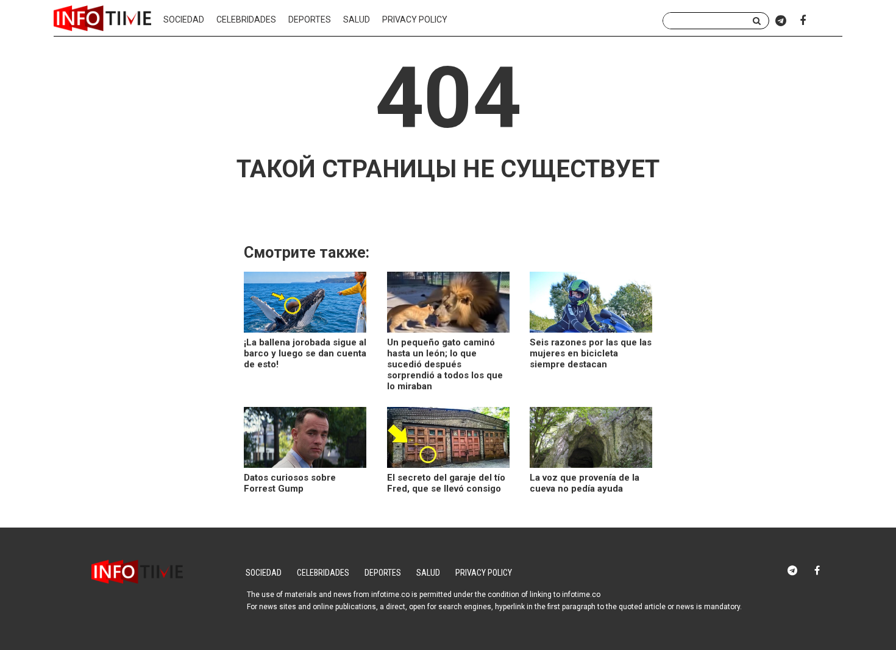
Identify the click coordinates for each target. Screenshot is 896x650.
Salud (356, 19)
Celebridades (246, 19)
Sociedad (183, 19)
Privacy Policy (414, 19)
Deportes (309, 19)
